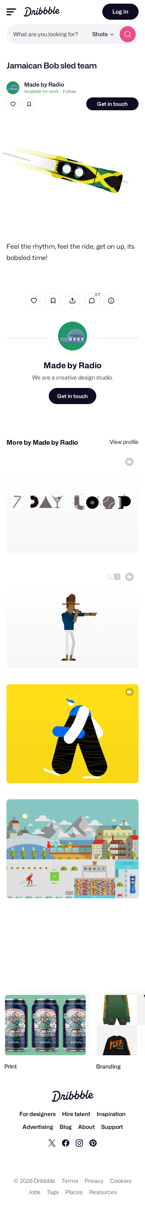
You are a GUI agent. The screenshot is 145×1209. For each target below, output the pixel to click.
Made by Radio (44, 84)
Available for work (41, 91)
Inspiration (111, 1113)
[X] (52, 1142)
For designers (37, 1113)
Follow (69, 91)
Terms (70, 1180)
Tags (53, 1191)
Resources (103, 1191)
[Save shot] (29, 103)
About (86, 1126)
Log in (120, 11)
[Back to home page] (42, 11)
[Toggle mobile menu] (11, 12)
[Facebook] (65, 1142)
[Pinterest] (93, 1142)
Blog (66, 1126)
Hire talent (76, 1113)
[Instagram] (79, 1142)
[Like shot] (12, 103)
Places (74, 1191)
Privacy (94, 1180)
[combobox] (47, 34)
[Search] (128, 34)
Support (112, 1126)
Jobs (34, 1191)
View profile (124, 441)
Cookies (120, 1180)
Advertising (38, 1126)
